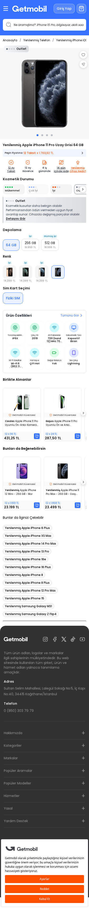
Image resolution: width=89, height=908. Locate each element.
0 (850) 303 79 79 (19, 710)
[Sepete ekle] (37, 436)
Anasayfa (10, 40)
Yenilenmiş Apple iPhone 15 (24, 598)
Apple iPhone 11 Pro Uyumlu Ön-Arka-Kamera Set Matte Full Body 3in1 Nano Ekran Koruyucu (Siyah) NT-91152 (21, 423)
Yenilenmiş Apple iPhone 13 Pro (27, 551)
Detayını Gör (15, 219)
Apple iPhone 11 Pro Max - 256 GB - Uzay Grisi (62, 492)
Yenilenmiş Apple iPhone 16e (25, 559)
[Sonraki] (83, 413)
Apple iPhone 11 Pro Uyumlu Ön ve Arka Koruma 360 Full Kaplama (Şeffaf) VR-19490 (62, 423)
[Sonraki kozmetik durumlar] (83, 189)
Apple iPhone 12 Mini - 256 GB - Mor (20, 492)
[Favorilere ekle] (83, 55)
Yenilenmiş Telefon (36, 40)
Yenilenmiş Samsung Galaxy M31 (28, 606)
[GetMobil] (29, 9)
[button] (30, 245)
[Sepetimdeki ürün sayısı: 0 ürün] (81, 8)
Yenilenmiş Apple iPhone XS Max (28, 536)
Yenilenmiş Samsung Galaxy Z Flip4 (30, 614)
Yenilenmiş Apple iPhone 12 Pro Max (30, 590)
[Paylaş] (83, 64)
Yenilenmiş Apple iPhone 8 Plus (27, 583)
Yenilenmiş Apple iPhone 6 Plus (27, 528)
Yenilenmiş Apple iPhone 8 (24, 575)
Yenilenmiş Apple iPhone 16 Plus (28, 567)
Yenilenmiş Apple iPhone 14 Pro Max (30, 544)
